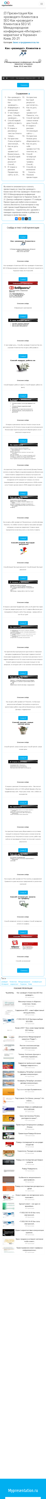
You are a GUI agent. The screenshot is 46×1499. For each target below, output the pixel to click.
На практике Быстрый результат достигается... (32, 101)
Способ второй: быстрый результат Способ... (14, 160)
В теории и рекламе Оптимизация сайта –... (32, 129)
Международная (24, 982)
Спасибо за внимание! (31, 168)
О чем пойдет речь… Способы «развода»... (14, 115)
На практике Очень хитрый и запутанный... (14, 141)
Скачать (23, 85)
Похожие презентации (31, 175)
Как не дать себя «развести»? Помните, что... (32, 111)
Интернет (5, 984)
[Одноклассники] (19, 218)
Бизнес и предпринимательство (26, 42)
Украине (23, 984)
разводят (4, 982)
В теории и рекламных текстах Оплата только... (14, 132)
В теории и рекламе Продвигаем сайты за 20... (13, 171)
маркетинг (14, 984)
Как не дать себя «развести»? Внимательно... (14, 150)
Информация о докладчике (14, 108)
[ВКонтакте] (16, 218)
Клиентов (13, 982)
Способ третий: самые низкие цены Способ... (33, 120)
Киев (30, 984)
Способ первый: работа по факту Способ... (15, 123)
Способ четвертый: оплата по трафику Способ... (31, 159)
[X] (26, 218)
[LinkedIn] (29, 218)
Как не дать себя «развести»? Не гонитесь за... (33, 147)
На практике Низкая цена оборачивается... (33, 138)
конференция (37, 982)
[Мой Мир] (23, 218)
